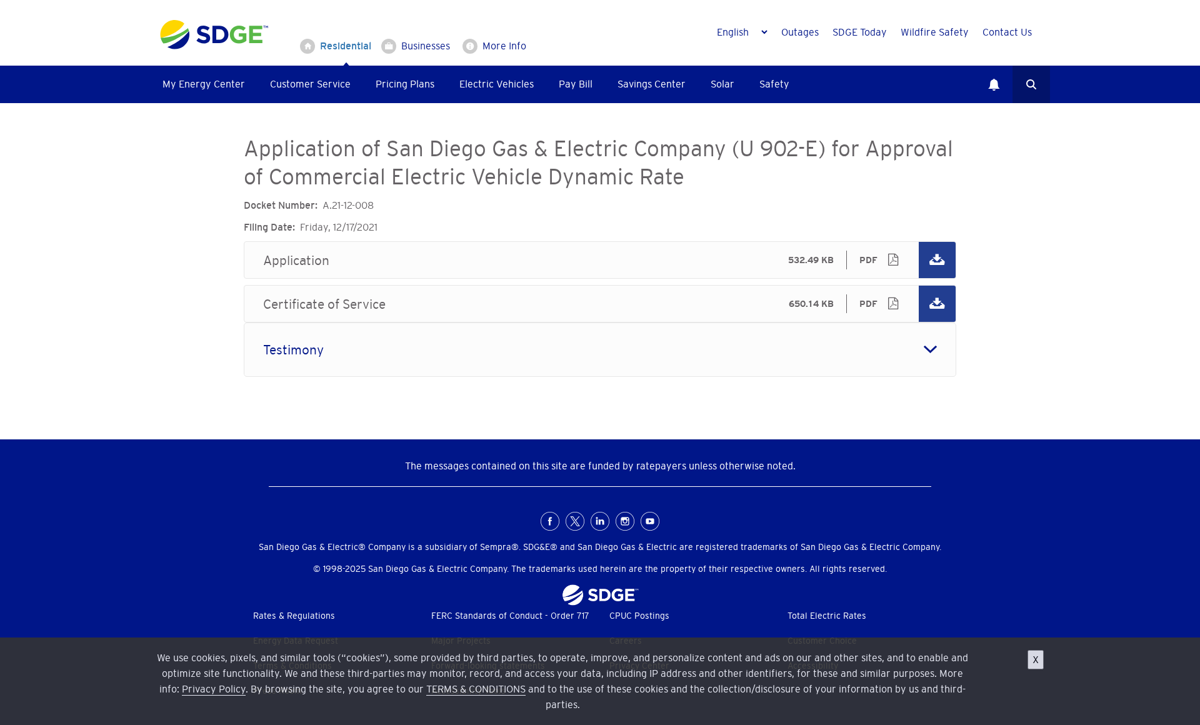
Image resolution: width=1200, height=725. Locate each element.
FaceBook (550, 521)
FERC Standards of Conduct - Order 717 (510, 616)
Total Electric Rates (827, 616)
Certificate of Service (600, 304)
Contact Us (1007, 32)
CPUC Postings (639, 616)
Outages (800, 32)
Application (600, 260)
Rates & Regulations (294, 616)
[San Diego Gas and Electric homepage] (214, 46)
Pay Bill (575, 83)
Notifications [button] (993, 84)
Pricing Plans (405, 83)
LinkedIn (600, 521)
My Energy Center (203, 83)
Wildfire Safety (935, 32)
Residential (345, 45)
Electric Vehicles (496, 83)
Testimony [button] (293, 349)
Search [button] (1031, 84)
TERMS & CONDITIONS (476, 688)
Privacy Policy (214, 688)
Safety (774, 83)
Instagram (625, 521)
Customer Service (310, 83)
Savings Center (652, 83)
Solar (722, 83)
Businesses (425, 45)
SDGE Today (859, 32)
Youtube (650, 521)
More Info (504, 45)
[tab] (600, 349)
